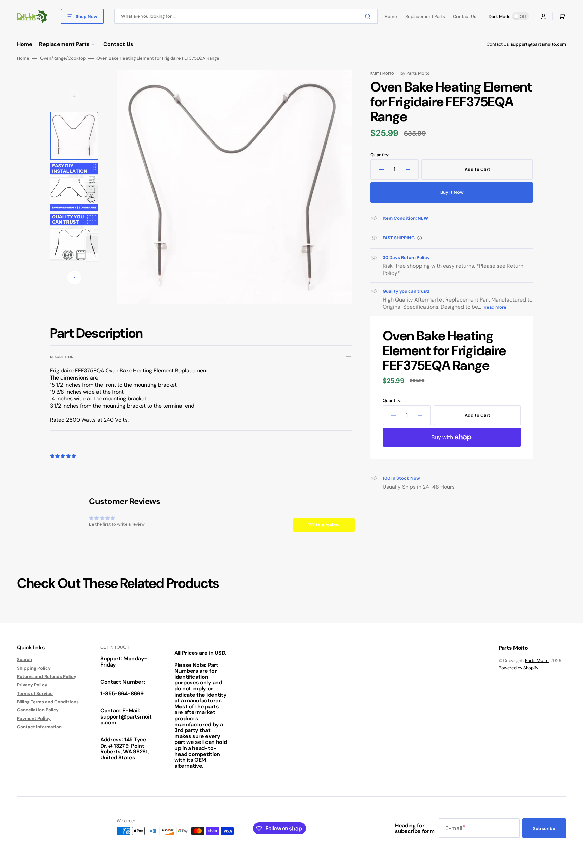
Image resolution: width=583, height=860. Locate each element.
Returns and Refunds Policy (46, 676)
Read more (495, 307)
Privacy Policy (32, 685)
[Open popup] (419, 238)
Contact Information (39, 727)
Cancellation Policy (38, 710)
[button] (543, 16)
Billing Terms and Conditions (48, 702)
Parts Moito (537, 660)
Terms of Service (35, 693)
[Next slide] (74, 277)
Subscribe (544, 828)
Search (24, 659)
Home (23, 58)
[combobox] (246, 16)
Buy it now (452, 192)
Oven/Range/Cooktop (63, 58)
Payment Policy (34, 718)
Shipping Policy (34, 668)
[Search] (369, 16)
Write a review (324, 525)
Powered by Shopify (518, 668)
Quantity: (379, 155)
